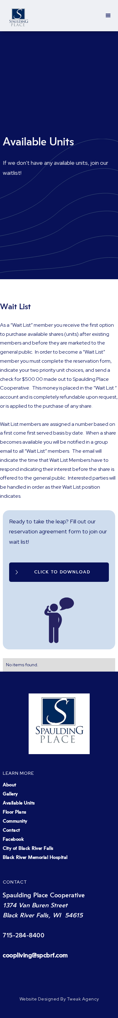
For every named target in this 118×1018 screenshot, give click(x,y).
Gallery (10, 794)
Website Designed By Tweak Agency (59, 999)
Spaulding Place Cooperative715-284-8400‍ (44, 925)
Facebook (13, 839)
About (9, 785)
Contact (11, 830)
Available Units (19, 803)
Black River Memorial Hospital (35, 857)
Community (15, 821)
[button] (108, 16)
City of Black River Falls (28, 848)
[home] (18, 16)
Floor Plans (14, 812)
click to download (62, 572)
